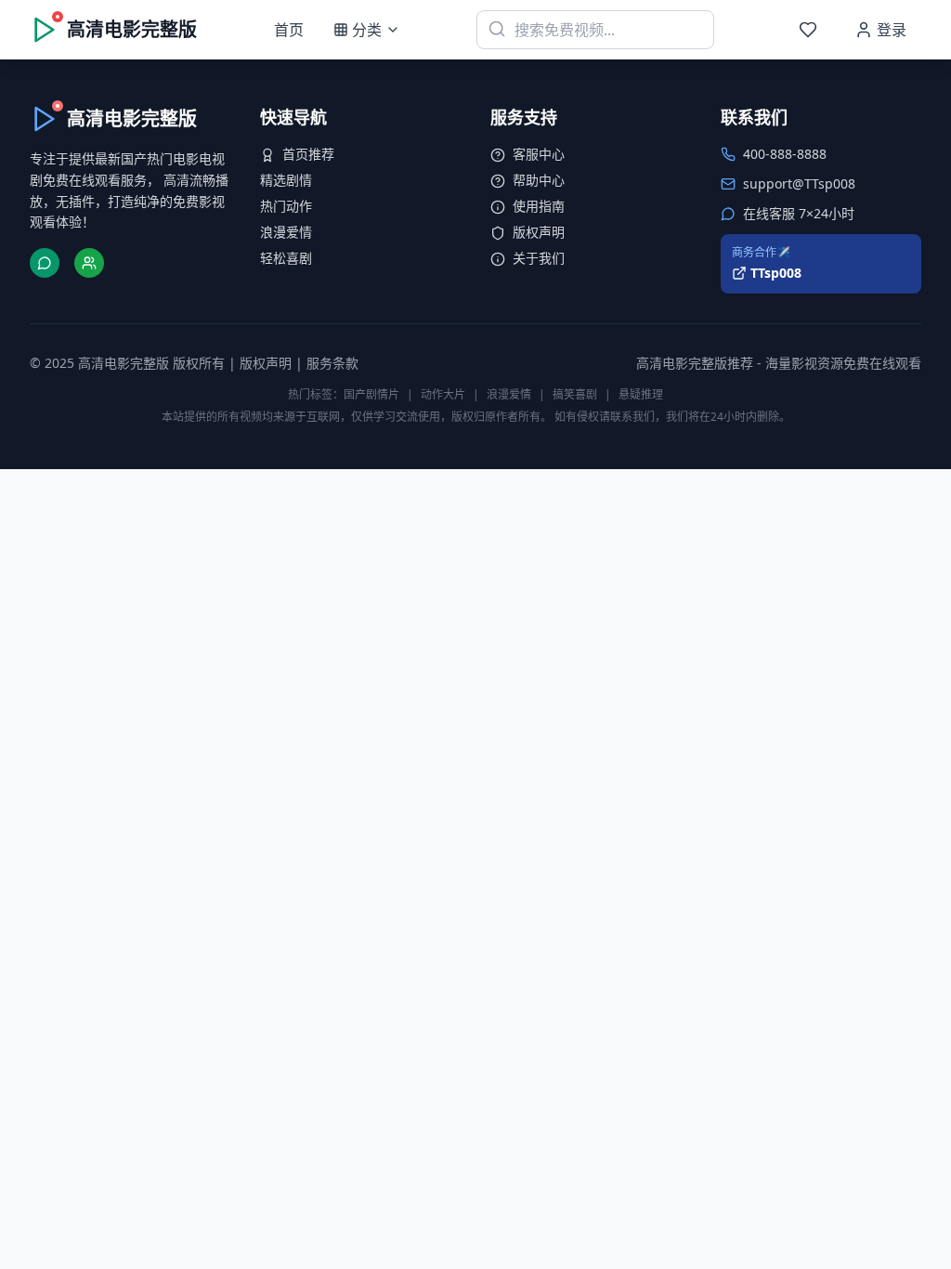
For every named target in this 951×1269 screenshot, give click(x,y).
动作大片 (443, 394)
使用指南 (539, 206)
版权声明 (539, 232)
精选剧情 (286, 180)
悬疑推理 (641, 394)
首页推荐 (308, 154)
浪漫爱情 (286, 232)
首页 (289, 30)
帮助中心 (539, 180)
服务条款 (332, 363)
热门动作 (286, 206)
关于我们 (539, 258)
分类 (367, 30)
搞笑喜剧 (575, 394)
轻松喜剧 (286, 258)
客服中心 (539, 154)
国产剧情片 (371, 394)
